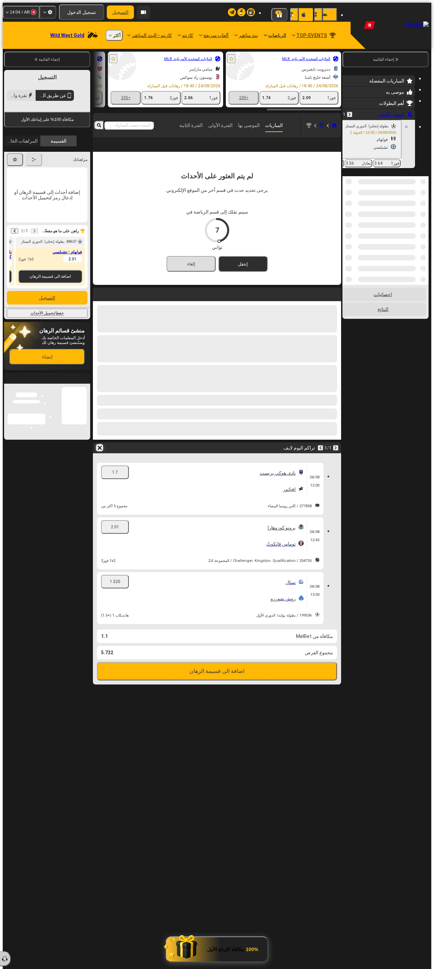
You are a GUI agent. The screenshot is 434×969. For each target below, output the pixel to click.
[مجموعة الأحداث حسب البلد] (348, 211)
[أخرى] (109, 150)
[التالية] (320, 458)
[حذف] (100, 459)
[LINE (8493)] (334, 125)
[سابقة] (349, 114)
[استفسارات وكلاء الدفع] (143, 12)
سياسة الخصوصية (23, 161)
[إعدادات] (47, 12)
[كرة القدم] (321, 125)
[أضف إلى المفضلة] (231, 58)
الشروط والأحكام (71, 161)
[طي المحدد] (357, 211)
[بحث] (99, 125)
